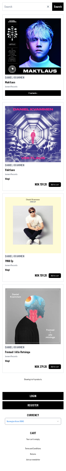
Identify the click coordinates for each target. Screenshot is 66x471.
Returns (33, 454)
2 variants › (33, 93)
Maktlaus (10, 82)
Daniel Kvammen (14, 77)
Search (58, 6)
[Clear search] (48, 6)
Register (33, 405)
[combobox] (33, 421)
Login (33, 396)
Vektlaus (10, 169)
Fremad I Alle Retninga (17, 352)
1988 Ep (9, 261)
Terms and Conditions (33, 448)
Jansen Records (11, 86)
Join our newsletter (33, 459)
